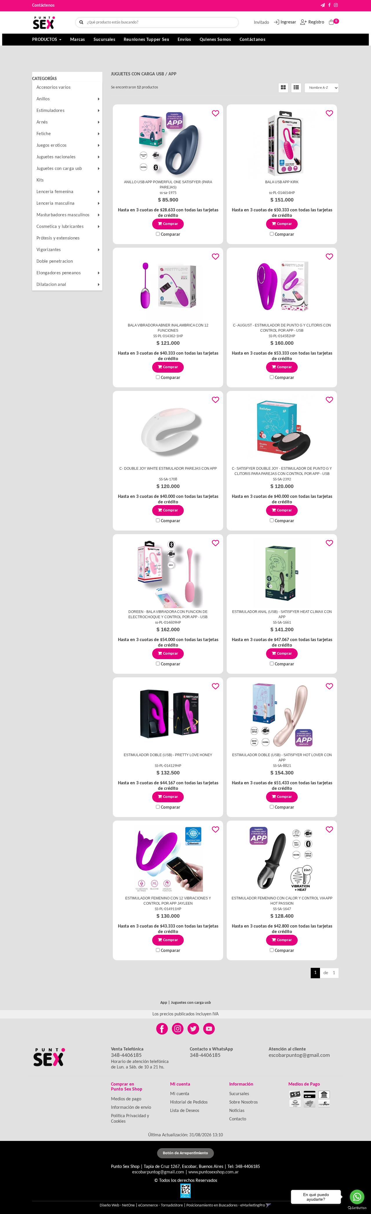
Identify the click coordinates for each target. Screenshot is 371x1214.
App (172, 74)
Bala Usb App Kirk (282, 182)
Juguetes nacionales (56, 157)
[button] (322, 5)
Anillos (43, 99)
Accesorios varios (53, 87)
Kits (40, 180)
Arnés (42, 122)
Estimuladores (50, 110)
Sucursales (104, 39)
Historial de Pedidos (189, 1102)
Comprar (170, 224)
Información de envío (131, 1107)
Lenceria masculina (55, 203)
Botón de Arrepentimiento (185, 1153)
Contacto (237, 1119)
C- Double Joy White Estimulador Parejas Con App (168, 469)
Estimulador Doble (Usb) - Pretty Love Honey (168, 755)
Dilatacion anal (51, 284)
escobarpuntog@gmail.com (299, 1055)
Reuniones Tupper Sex (146, 39)
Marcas (77, 39)
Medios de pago (126, 1099)
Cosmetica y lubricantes (60, 226)
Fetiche (44, 134)
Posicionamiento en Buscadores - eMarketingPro (225, 1205)
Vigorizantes (49, 250)
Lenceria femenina (55, 192)
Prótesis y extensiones (58, 238)
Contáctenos (43, 5)
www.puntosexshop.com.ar (213, 1172)
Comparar (170, 234)
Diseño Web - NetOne (117, 1205)
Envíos (184, 39)
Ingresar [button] (288, 22)
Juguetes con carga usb (59, 168)
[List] (296, 88)
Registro (316, 22)
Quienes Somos (215, 39)
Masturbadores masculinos (63, 215)
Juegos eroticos (52, 145)
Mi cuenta (179, 1094)
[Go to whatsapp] (357, 1197)
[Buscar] (81, 22)
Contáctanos (252, 39)
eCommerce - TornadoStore (160, 1205)
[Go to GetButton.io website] (357, 1208)
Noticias (236, 1110)
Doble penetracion (55, 261)
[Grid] (283, 88)
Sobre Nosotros (243, 1102)
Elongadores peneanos (59, 273)
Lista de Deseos (184, 1110)
